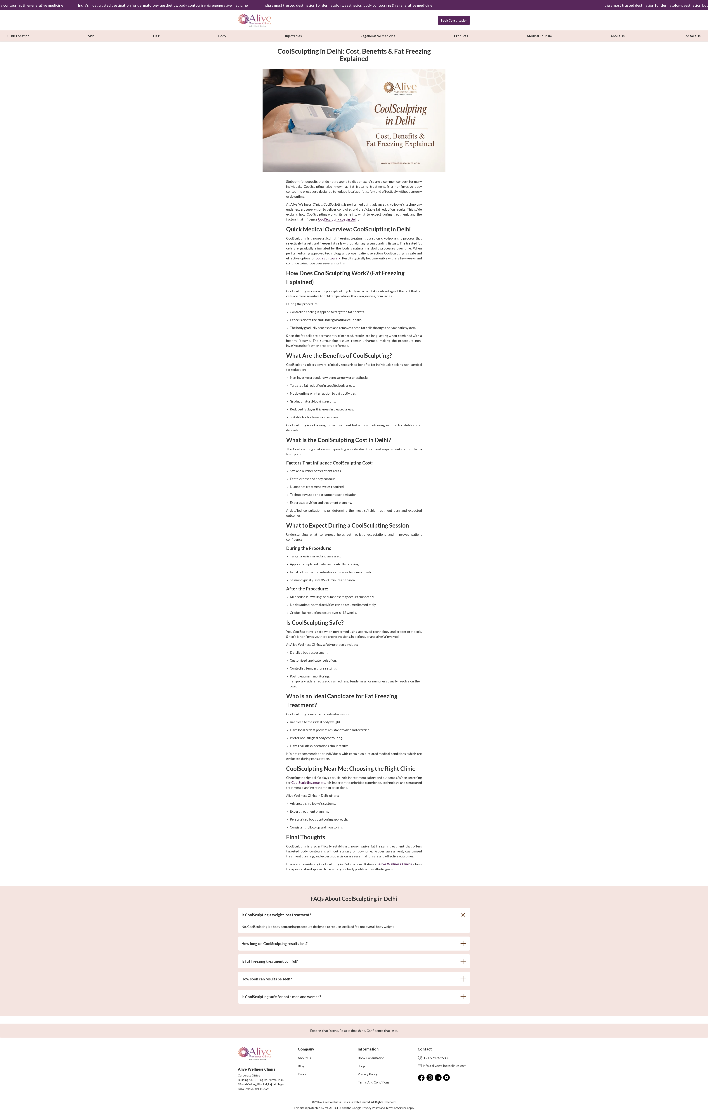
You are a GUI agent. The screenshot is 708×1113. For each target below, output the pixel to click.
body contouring (328, 258)
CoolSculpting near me (308, 783)
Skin (91, 36)
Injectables (293, 36)
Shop (361, 1066)
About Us (617, 36)
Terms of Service (396, 1107)
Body (222, 36)
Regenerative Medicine (377, 36)
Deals (302, 1074)
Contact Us (692, 36)
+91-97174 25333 (436, 1058)
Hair (156, 36)
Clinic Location (18, 36)
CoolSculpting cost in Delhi (338, 219)
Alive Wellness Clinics (395, 864)
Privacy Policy (368, 1074)
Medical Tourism (539, 36)
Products (461, 36)
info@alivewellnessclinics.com (444, 1066)
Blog (301, 1066)
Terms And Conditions (373, 1082)
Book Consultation (454, 20)
